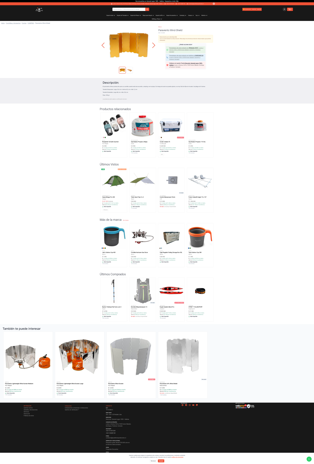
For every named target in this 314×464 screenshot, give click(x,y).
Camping (182, 15)
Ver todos (126, 220)
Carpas (190, 15)
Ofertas (254, 9)
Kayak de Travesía (122, 15)
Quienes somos (28, 408)
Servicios (26, 412)
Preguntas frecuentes (112, 449)
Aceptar (161, 461)
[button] (128, 45)
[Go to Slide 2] (129, 70)
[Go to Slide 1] (122, 70)
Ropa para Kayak (147, 15)
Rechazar (153, 461)
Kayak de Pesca (134, 15)
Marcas (259, 9)
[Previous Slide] (103, 45)
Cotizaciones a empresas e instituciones (76, 408)
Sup (197, 15)
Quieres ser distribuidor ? (72, 410)
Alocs (160, 27)
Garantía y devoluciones (31, 410)
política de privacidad (177, 457)
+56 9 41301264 (170, 3)
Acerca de (27, 413)
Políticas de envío (29, 415)
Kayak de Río (159, 15)
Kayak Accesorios (171, 15)
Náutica (203, 15)
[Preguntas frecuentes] (214, 4)
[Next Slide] (153, 45)
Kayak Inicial (109, 15)
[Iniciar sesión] (284, 9)
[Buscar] (147, 9)
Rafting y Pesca (156, 19)
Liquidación (248, 9)
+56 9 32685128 (181, 3)
